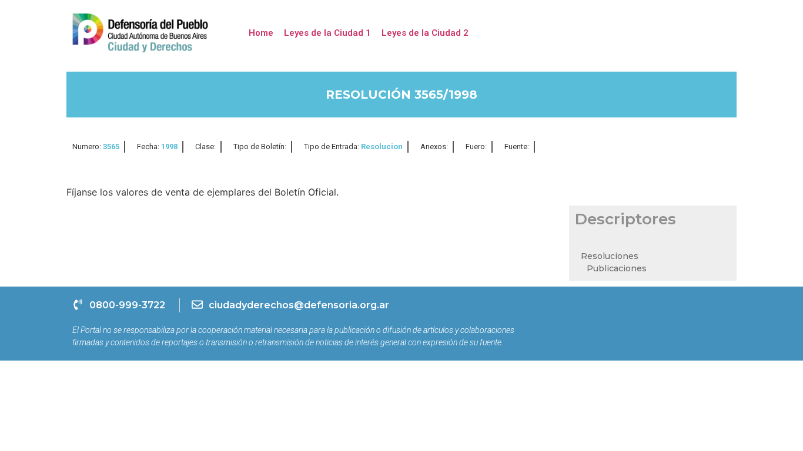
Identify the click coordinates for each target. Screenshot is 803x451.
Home (261, 33)
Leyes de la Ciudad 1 (327, 33)
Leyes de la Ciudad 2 (425, 33)
